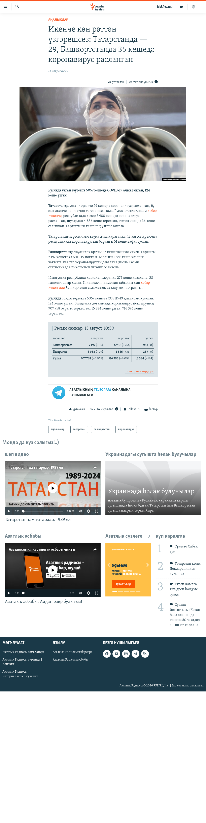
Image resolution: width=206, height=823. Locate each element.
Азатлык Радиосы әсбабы (70, 660)
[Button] (116, 82)
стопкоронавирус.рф (139, 371)
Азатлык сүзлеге (123, 536)
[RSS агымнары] (145, 654)
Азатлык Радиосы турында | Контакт (22, 662)
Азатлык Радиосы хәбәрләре (73, 652)
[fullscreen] (97, 511)
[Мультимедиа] (181, 7)
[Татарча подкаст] (193, 7)
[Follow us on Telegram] (135, 654)
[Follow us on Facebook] (107, 654)
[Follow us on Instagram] (126, 654)
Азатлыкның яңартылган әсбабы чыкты (42, 550)
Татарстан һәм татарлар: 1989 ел (36, 468)
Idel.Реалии (165, 6)
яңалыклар (58, 20)
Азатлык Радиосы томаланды (23, 652)
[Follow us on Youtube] (116, 654)
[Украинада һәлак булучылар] (153, 488)
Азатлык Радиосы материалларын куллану (20, 674)
